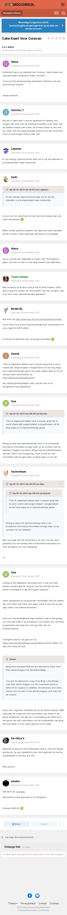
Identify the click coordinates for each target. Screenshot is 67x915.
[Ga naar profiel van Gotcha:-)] (6, 112)
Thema (12, 903)
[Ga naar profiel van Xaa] (6, 403)
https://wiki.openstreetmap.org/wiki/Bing (23, 643)
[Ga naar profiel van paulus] (6, 783)
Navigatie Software (32, 50)
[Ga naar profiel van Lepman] (6, 151)
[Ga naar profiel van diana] (6, 64)
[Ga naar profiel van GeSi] (6, 179)
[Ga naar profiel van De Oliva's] (6, 740)
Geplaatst (25, 65)
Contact (43, 903)
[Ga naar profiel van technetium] (6, 473)
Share (17, 824)
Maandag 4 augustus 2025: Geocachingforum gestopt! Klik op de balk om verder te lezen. (33, 25)
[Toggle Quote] (7, 189)
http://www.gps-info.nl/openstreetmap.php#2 (38, 319)
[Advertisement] (33, 876)
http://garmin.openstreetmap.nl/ (19, 377)
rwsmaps (20, 791)
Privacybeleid (28, 903)
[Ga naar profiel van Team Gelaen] (6, 279)
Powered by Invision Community (33, 910)
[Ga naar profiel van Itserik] (6, 356)
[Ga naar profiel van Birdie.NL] (6, 310)
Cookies (54, 903)
